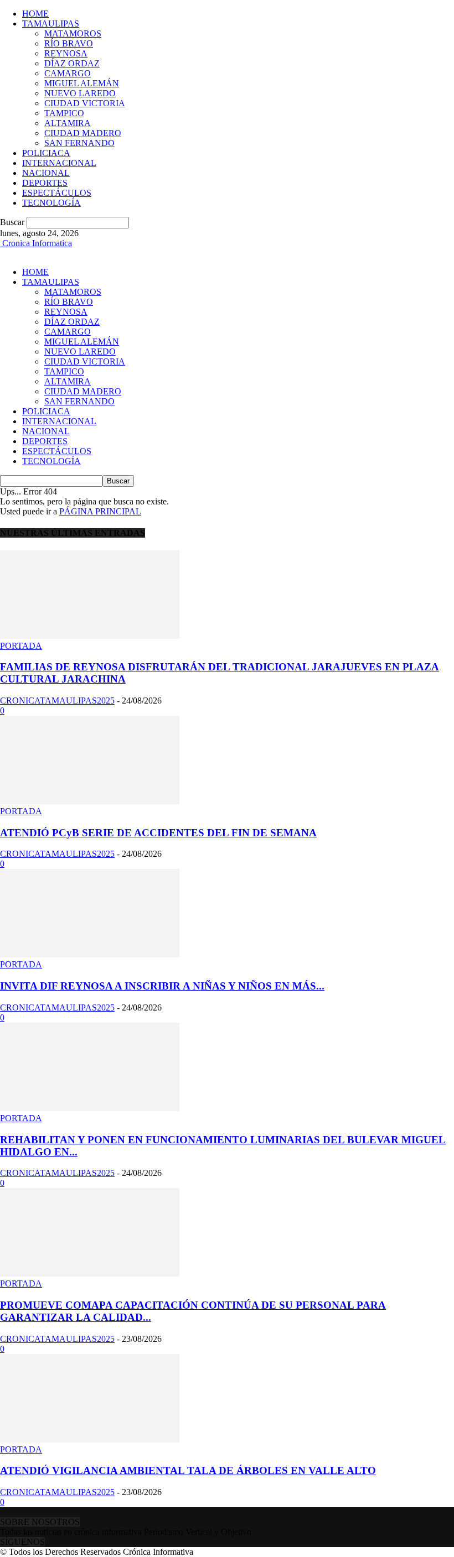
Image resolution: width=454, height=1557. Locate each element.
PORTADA (21, 645)
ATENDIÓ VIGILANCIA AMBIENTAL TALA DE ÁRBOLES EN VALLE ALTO (188, 1470)
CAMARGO (67, 73)
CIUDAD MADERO (82, 133)
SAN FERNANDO (79, 143)
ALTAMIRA (67, 123)
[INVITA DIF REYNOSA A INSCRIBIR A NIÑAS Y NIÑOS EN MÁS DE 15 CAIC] (89, 954)
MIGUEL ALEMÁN (81, 83)
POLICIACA (46, 153)
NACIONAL (46, 173)
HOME (35, 13)
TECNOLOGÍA (51, 202)
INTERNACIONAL (59, 163)
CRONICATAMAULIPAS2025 (57, 700)
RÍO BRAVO (68, 43)
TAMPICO (64, 113)
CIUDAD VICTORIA (84, 103)
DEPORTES (45, 183)
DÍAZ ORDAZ (72, 63)
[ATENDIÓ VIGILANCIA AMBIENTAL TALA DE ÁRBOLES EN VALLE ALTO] (89, 1439)
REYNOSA (65, 53)
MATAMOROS (72, 33)
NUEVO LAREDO (80, 93)
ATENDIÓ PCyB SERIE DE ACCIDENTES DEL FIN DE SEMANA (158, 833)
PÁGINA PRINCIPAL (100, 511)
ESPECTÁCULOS (56, 192)
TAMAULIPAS (50, 23)
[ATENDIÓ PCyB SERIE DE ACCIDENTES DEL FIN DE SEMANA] (89, 801)
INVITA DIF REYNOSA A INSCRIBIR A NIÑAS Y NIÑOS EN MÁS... (162, 986)
